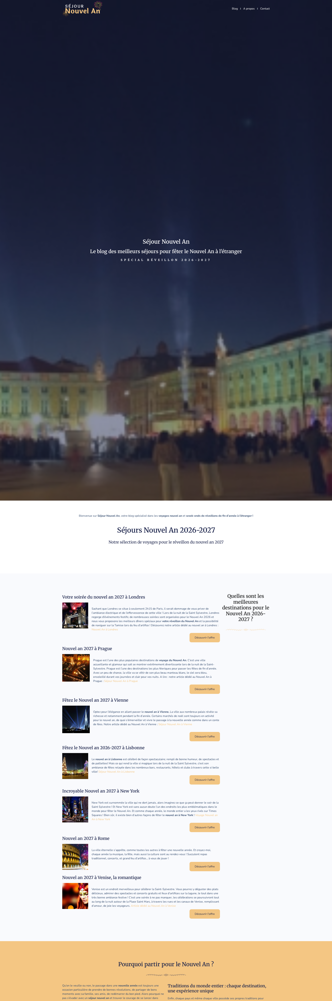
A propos (249, 9)
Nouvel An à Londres (105, 629)
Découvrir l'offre (205, 638)
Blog (235, 9)
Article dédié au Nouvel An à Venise (153, 906)
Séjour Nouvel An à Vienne (175, 724)
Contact (265, 9)
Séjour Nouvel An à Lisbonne (116, 772)
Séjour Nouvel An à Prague (121, 681)
